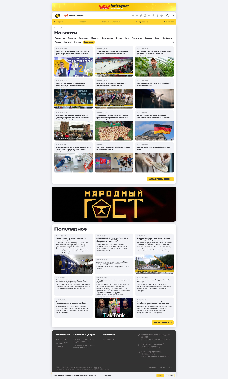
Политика (72, 38)
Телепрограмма (142, 22)
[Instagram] (145, 15)
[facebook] (157, 15)
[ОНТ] (57, 15)
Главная (56, 28)
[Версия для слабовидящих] (172, 15)
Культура (148, 38)
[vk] (149, 15)
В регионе (68, 42)
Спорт (157, 38)
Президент (58, 22)
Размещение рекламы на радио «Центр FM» (83, 340)
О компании (169, 22)
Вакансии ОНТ (109, 339)
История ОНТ (61, 343)
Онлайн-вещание (77, 15)
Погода (58, 42)
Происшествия (107, 38)
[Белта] (169, 368)
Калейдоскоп (168, 38)
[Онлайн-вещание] (114, 7)
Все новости (89, 42)
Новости (82, 22)
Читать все (161, 323)
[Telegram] (133, 15)
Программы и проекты (111, 22)
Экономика (83, 38)
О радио (59, 347)
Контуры (77, 42)
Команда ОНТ (62, 339)
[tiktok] (141, 15)
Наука (127, 38)
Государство (60, 38)
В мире (119, 38)
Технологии (137, 38)
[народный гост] (114, 204)
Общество (95, 38)
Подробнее (107, 375)
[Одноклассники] (153, 15)
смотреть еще (159, 179)
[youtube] (137, 15)
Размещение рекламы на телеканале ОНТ (83, 346)
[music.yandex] (161, 15)
